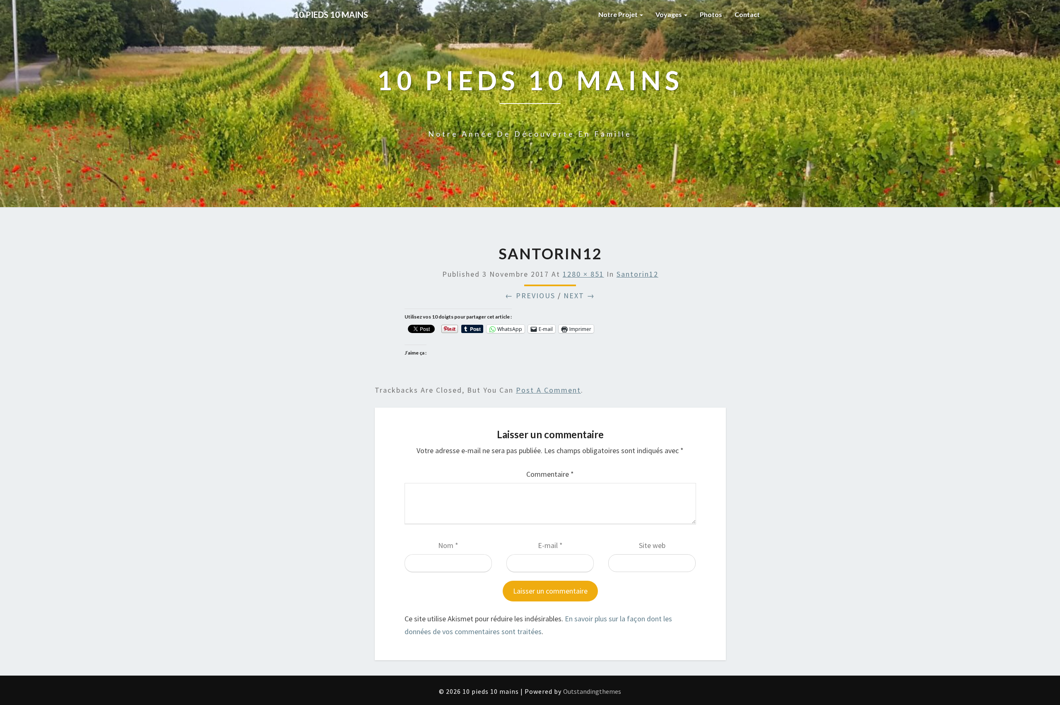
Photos (711, 14)
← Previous (530, 295)
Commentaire (550, 474)
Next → (579, 295)
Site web (652, 545)
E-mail (550, 545)
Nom (448, 545)
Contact (747, 14)
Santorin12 (637, 274)
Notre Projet (618, 14)
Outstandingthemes (592, 691)
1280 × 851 (583, 274)
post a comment (548, 390)
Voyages (669, 14)
